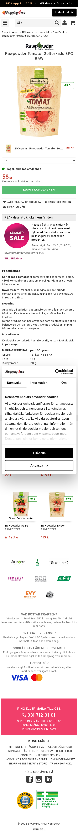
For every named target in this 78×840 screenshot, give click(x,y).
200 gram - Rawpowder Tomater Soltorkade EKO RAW (45, 148)
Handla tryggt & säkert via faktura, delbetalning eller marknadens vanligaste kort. (39, 667)
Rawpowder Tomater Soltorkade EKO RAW (25, 36)
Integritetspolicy (47, 755)
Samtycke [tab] (14, 382)
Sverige (37, 829)
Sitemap (55, 824)
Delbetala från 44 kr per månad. (22, 181)
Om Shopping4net (63, 759)
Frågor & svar (35, 747)
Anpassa (36, 465)
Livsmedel (43, 32)
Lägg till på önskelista (23, 202)
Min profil (16, 747)
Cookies (26, 755)
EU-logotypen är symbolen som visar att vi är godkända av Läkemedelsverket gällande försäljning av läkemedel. (39, 652)
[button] (72, 23)
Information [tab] (38, 382)
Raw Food (58, 32)
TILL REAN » (13, 258)
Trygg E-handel (61, 763)
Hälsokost (28, 32)
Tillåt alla (39, 453)
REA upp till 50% (19, 3)
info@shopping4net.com (39, 729)
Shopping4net (10, 32)
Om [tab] (64, 382)
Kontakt (14, 751)
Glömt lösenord (60, 747)
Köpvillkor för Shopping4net (26, 759)
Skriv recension (59, 202)
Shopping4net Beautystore (28, 763)
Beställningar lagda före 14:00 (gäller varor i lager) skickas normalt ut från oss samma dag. (39, 637)
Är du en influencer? (38, 751)
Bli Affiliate (64, 751)
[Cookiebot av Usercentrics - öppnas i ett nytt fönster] (55, 371)
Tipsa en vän (15, 207)
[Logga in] (64, 23)
